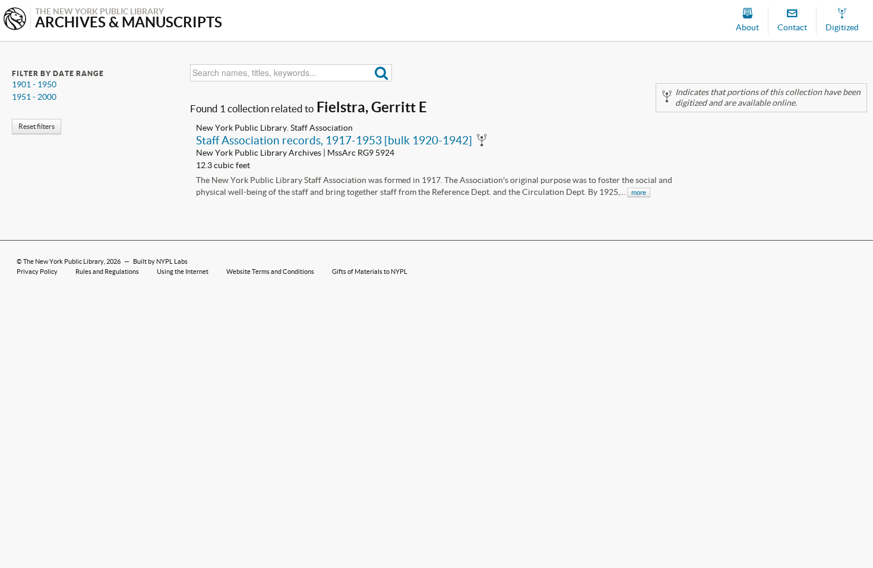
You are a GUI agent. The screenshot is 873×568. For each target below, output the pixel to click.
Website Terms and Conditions (270, 271)
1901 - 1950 (34, 84)
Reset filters (36, 126)
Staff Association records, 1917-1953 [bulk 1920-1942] (334, 140)
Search (381, 72)
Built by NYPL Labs (160, 261)
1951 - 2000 (34, 97)
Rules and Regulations (107, 271)
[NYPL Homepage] (15, 20)
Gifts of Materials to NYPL (369, 271)
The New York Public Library (63, 261)
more (638, 192)
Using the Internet (182, 271)
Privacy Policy (37, 271)
